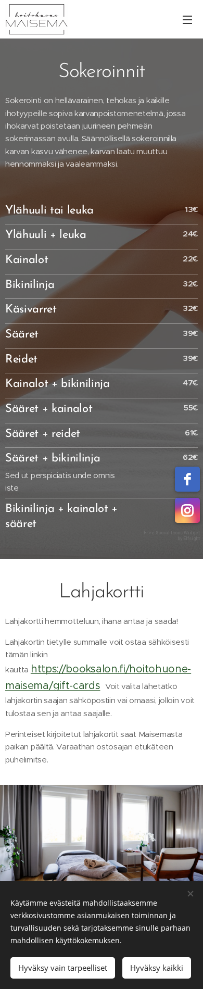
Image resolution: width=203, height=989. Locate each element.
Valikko (187, 19)
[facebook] (187, 479)
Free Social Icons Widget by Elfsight (172, 535)
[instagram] (187, 510)
